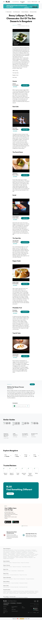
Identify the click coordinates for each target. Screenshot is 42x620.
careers (4, 608)
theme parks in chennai (26, 566)
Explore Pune (5, 573)
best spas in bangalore (29, 557)
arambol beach (14, 570)
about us (4, 606)
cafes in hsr (29, 551)
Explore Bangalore (7, 548)
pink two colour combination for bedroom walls (25, 592)
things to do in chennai (7, 566)
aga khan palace (6, 574)
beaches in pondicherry (17, 566)
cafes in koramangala (20, 557)
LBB (3, 596)
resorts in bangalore (11, 553)
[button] (34, 2)
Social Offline (16, 214)
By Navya (19, 24)
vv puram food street (30, 554)
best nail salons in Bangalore (21, 551)
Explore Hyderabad (7, 577)
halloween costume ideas (13, 593)
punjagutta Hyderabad (30, 578)
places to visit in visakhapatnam (19, 578)
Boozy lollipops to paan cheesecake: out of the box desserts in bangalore (16, 597)
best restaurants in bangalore (13, 556)
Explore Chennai (6, 565)
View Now (10, 493)
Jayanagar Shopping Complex (21, 553)
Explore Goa (5, 569)
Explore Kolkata (6, 581)
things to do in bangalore (20, 554)
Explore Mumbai (6, 561)
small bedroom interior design (18, 591)
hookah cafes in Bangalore (15, 555)
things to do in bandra (25, 562)
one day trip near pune (14, 574)
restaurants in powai (16, 562)
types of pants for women (31, 593)
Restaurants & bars (13, 596)
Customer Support (15, 611)
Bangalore (7, 596)
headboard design (22, 593)
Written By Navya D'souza (15, 387)
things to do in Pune (23, 574)
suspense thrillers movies (7, 591)
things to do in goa (6, 570)
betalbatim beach (21, 570)
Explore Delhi (6, 585)
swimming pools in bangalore (15, 552)
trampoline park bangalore (25, 555)
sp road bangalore (11, 557)
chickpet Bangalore (11, 554)
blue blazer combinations (29, 591)
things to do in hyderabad (8, 578)
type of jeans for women (11, 592)
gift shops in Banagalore (10, 551)
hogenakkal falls (24, 552)
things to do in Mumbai (7, 562)
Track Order (14, 609)
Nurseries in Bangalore (24, 556)
